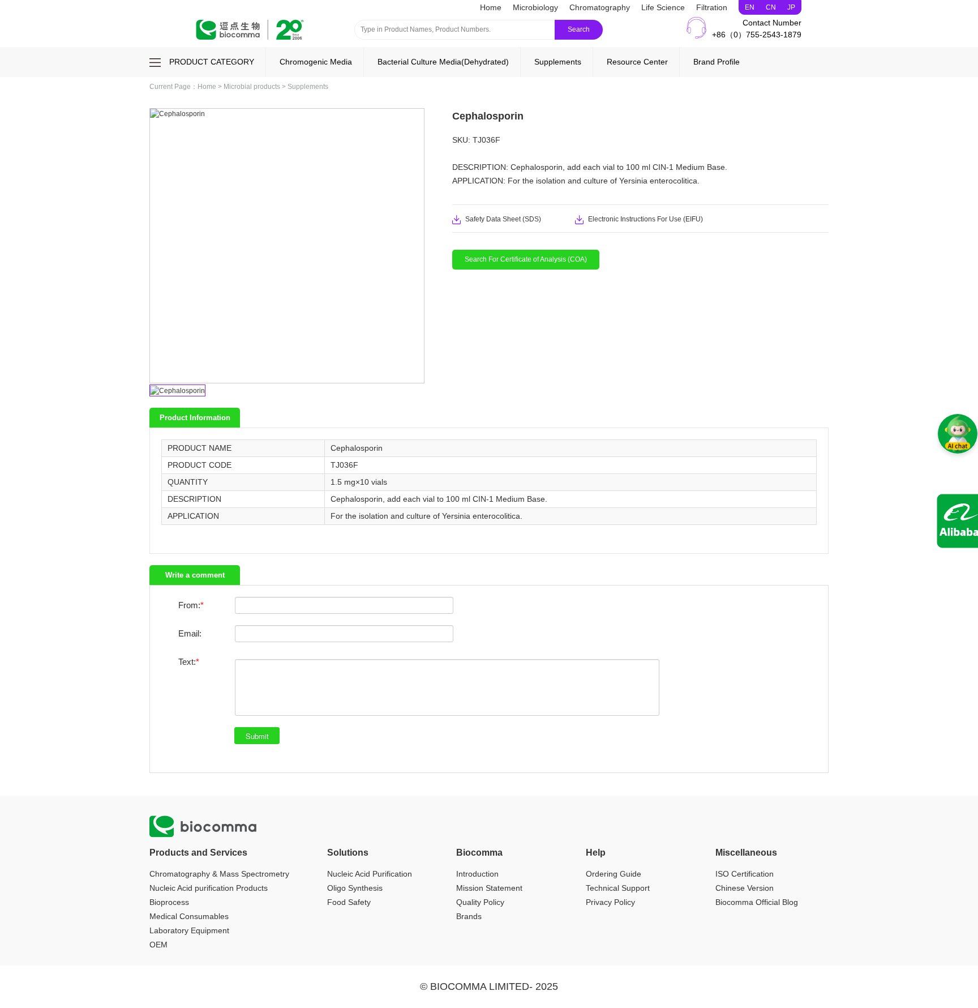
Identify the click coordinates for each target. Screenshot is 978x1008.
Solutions (347, 852)
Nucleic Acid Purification (369, 873)
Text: (187, 662)
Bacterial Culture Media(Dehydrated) (443, 61)
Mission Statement (489, 887)
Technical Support (618, 887)
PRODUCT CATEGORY (211, 61)
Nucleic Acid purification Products (208, 887)
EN (749, 7)
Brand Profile (716, 61)
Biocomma (479, 852)
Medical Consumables (189, 916)
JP (791, 7)
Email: (189, 633)
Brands (469, 916)
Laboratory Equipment (189, 930)
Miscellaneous (746, 852)
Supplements (557, 61)
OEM (158, 944)
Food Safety (349, 902)
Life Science (663, 7)
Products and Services (198, 852)
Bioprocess (169, 902)
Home (490, 7)
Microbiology (535, 7)
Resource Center (637, 61)
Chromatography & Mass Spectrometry (219, 873)
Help (596, 852)
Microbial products (252, 87)
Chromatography (599, 7)
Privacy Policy (610, 902)
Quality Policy (480, 902)
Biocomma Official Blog (756, 902)
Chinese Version (744, 887)
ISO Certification (744, 873)
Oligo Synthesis (355, 887)
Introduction (477, 873)
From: (189, 605)
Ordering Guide (613, 873)
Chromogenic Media (316, 61)
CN (771, 7)
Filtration (711, 7)
